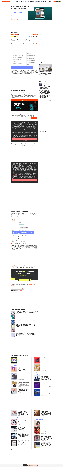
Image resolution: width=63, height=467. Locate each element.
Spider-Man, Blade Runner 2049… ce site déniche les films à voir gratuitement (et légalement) (46, 431)
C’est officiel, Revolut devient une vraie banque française (47, 84)
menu (12, 1)
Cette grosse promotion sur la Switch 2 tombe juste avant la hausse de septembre (46, 360)
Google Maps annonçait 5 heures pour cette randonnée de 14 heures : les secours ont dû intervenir (45, 97)
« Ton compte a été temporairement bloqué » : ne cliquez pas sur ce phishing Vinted (26, 329)
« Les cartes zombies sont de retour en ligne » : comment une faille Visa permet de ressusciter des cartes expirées (23, 384)
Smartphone (45, 3)
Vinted (18, 43)
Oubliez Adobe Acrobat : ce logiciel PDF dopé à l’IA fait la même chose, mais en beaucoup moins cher (27, 312)
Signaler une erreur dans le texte (27, 288)
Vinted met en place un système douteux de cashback (27, 315)
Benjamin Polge (15, 19)
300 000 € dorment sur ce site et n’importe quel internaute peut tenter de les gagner (46, 368)
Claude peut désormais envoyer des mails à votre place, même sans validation (23, 391)
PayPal (36, 43)
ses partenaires (14, 134)
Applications (50, 3)
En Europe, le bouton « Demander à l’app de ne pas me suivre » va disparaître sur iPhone (23, 443)
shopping (16, 292)
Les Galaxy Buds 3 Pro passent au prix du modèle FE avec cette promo (23, 428)
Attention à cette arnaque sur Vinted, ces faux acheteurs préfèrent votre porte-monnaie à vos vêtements (25, 325)
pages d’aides (16, 265)
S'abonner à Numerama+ (23, 280)
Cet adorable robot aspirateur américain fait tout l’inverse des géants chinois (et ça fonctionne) (46, 413)
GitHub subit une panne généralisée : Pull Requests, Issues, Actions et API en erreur (23, 422)
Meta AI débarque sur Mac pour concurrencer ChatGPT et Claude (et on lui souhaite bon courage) (23, 360)
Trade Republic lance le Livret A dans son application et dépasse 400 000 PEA (23, 376)
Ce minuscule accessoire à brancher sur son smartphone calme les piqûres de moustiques (46, 423)
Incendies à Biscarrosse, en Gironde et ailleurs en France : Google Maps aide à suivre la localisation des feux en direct (44, 92)
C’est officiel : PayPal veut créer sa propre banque (26, 320)
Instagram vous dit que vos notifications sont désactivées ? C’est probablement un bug (23, 369)
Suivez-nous (35, 34)
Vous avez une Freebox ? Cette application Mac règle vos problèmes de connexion (44, 87)
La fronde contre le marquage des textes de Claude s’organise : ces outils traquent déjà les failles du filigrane (23, 413)
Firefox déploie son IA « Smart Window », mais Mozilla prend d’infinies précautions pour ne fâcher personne (46, 385)
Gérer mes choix (24, 140)
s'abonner (59, 1)
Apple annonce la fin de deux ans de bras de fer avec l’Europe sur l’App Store (45, 393)
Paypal (13, 292)
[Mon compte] (53, 1)
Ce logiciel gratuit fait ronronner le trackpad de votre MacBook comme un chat (46, 445)
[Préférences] (55, 1)
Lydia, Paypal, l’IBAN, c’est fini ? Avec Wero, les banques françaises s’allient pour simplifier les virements (25, 334)
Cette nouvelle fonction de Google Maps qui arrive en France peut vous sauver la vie (45, 101)
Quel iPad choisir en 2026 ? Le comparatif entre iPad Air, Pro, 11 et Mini (23, 435)
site (35, 195)
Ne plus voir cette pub (14, 32)
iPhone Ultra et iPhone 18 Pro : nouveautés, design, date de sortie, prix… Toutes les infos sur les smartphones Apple (46, 438)
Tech (40, 3)
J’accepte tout (25, 138)
